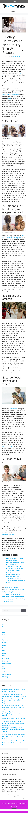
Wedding (15, 587)
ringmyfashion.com (8, 535)
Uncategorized (7, 674)
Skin (3, 666)
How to (4, 650)
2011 (3, 627)
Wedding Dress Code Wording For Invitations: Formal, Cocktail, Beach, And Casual (13, 723)
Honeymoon (6, 648)
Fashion (4, 642)
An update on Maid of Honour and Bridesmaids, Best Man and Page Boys (13, 743)
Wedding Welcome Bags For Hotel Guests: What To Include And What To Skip (13, 729)
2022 (4, 637)
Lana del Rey (14, 409)
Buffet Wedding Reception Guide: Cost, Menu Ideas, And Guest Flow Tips (13, 707)
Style (10, 587)
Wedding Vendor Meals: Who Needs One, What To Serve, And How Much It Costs (13, 736)
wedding (9, 592)
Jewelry (4, 653)
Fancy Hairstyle (9, 589)
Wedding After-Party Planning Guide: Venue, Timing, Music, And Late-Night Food (14, 714)
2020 (6, 587)
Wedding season (17, 592)
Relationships (6, 663)
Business (5, 640)
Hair (16, 589)
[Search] (23, 611)
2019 (3, 629)
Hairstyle (21, 589)
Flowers (4, 645)
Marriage (5, 661)
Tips (3, 671)
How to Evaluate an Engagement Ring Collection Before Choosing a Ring (12, 701)
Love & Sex (5, 658)
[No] (26, 806)
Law (3, 656)
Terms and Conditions (10, 810)
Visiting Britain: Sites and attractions (13, 718)
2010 (3, 624)
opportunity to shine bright (10, 95)
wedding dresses (7, 446)
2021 (3, 635)
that (9, 98)
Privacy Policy (19, 810)
